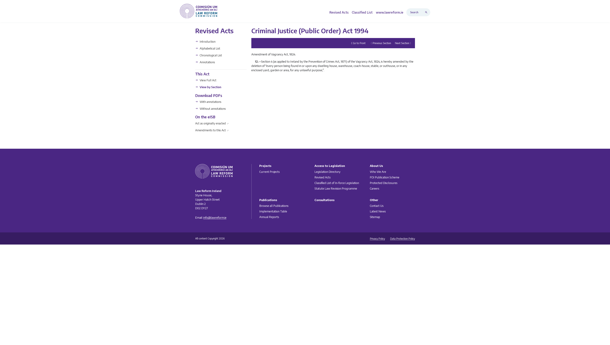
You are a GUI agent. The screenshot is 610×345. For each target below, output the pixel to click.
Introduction (207, 41)
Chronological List (210, 55)
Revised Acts (322, 177)
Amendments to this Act (212, 130)
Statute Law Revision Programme (335, 188)
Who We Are (378, 171)
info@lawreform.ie (214, 217)
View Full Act (207, 80)
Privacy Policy (377, 238)
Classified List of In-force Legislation (336, 183)
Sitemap (375, 217)
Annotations (207, 62)
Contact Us (377, 205)
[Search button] (427, 12)
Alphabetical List (209, 48)
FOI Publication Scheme (384, 177)
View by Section (210, 87)
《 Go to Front (358, 43)
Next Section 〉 (403, 43)
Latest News (378, 211)
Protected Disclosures (383, 183)
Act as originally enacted (212, 123)
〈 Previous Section (380, 43)
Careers (374, 188)
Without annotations (212, 108)
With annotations (210, 101)
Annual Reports (269, 217)
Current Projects (269, 171)
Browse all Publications (273, 205)
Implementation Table (273, 211)
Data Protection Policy (402, 238)
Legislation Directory (327, 171)
